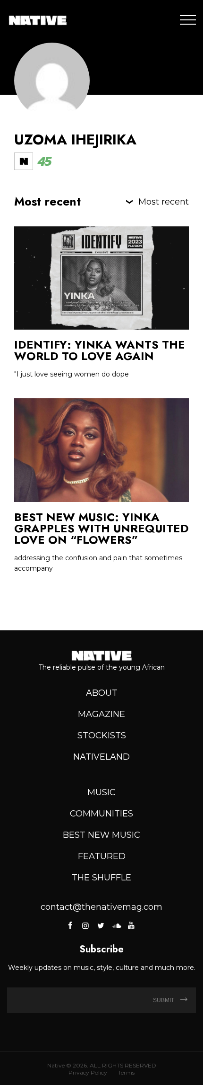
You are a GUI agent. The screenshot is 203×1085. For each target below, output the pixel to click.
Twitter (100, 925)
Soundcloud (116, 925)
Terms (126, 1072)
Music (101, 792)
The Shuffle (101, 877)
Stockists (101, 735)
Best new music (101, 835)
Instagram (85, 925)
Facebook (71, 925)
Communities (101, 813)
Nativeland (101, 757)
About (102, 693)
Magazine (101, 714)
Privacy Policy (87, 1072)
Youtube (131, 925)
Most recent (163, 201)
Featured (102, 856)
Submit (164, 1000)
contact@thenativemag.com (101, 907)
